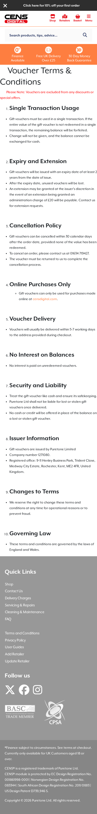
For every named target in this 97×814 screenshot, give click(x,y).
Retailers (64, 20)
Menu (88, 20)
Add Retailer (14, 654)
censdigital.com (45, 299)
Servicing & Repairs (20, 605)
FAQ (8, 619)
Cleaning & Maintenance (24, 612)
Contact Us (14, 591)
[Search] (85, 35)
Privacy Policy (15, 640)
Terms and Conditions (22, 633)
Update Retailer (17, 661)
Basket (77, 20)
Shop (52, 20)
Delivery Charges (18, 598)
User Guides (14, 647)
